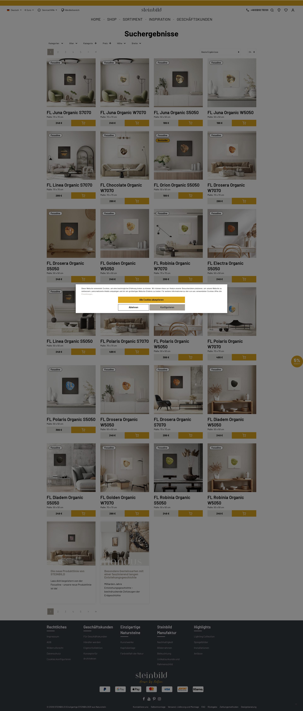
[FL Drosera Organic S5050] (71, 233)
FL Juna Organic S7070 (69, 112)
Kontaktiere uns (140, 706)
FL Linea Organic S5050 (70, 341)
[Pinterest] (154, 699)
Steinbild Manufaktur (166, 630)
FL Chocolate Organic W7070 (121, 187)
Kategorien (54, 43)
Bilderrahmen (164, 647)
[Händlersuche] (279, 10)
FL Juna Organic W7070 (123, 112)
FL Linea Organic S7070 (69, 185)
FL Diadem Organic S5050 (65, 500)
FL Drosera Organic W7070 (226, 187)
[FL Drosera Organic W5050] (124, 389)
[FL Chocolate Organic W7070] (124, 155)
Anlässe (198, 653)
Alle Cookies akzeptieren (151, 299)
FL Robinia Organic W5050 (226, 500)
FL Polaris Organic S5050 (71, 419)
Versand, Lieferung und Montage (183, 706)
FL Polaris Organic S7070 (124, 341)
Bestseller (163, 140)
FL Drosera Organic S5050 (65, 265)
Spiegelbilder (201, 642)
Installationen (201, 647)
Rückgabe (212, 706)
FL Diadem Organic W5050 (226, 422)
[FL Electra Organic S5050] (232, 233)
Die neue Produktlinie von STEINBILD (67, 572)
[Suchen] (272, 10)
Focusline (55, 62)
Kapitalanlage (127, 647)
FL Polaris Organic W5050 (171, 343)
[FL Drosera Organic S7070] (178, 389)
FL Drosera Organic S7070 (172, 422)
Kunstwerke (127, 642)
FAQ (203, 706)
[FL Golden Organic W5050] (124, 233)
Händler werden (92, 642)
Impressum (53, 636)
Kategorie (88, 43)
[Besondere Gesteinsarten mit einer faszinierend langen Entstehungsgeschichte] (125, 544)
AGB (49, 642)
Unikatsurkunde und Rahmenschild (168, 662)
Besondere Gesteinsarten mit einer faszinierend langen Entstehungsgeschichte (123, 574)
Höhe (119, 43)
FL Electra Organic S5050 (226, 265)
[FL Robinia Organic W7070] (178, 233)
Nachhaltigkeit (165, 642)
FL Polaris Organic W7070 (225, 343)
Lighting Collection (204, 636)
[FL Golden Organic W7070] (124, 467)
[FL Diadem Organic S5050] (71, 467)
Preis (105, 43)
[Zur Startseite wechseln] (151, 9)
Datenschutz (54, 653)
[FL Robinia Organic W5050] (232, 467)
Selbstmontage (158, 706)
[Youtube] (149, 699)
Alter (71, 43)
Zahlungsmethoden (229, 706)
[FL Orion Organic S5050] (178, 155)
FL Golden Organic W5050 (118, 265)
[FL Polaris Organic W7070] (232, 311)
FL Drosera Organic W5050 (119, 422)
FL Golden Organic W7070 (118, 500)
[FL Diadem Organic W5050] (232, 389)
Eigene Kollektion (93, 647)
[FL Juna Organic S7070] (71, 82)
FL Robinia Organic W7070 (172, 265)
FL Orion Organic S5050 (176, 185)
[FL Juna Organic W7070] (124, 82)
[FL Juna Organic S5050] (178, 82)
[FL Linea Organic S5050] (71, 311)
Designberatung (248, 706)
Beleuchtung (164, 653)
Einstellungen (86, 294)
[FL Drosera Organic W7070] (232, 155)
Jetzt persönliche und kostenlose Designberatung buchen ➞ (152, 3)
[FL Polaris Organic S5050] (71, 389)
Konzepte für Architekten (90, 656)
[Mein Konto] (293, 10)
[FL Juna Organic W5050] (232, 82)
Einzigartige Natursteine (130, 630)
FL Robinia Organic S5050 (172, 500)
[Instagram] (159, 699)
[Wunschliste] (286, 10)
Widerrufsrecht (55, 647)
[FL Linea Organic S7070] (71, 155)
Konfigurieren (167, 307)
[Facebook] (144, 699)
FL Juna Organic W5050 (231, 112)
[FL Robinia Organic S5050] (178, 467)
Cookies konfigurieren (59, 659)
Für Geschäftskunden (95, 636)
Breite (135, 43)
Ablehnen (133, 307)
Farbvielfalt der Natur (132, 653)
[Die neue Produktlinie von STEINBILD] (71, 544)
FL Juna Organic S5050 (176, 112)
